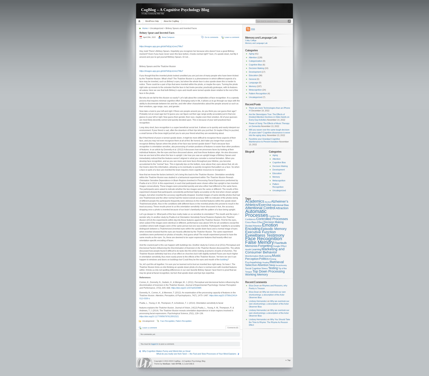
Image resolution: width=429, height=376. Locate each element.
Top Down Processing (269, 271)
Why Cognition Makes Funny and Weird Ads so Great (166, 351)
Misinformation (252, 256)
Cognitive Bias (255, 65)
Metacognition (255, 90)
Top (288, 360)
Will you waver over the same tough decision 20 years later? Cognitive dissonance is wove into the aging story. (269, 133)
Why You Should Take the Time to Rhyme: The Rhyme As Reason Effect (269, 322)
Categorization (255, 61)
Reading (265, 262)
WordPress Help (152, 21)
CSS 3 (191, 364)
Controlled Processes (272, 219)
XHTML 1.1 (180, 364)
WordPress (144, 362)
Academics (254, 201)
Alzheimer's (279, 201)
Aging (251, 54)
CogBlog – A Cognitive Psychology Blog (175, 10)
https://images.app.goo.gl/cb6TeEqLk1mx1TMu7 (161, 46)
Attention (253, 57)
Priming (272, 259)
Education (253, 75)
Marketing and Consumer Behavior (265, 250)
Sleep (272, 265)
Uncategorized (255, 97)
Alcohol (268, 202)
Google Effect (280, 246)
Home (140, 21)
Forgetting (265, 246)
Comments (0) (232, 328)
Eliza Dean (254, 285)
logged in (154, 344)
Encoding (252, 229)
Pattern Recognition (184, 321)
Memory (252, 86)
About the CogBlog (171, 21)
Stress (264, 268)
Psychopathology (253, 262)
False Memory (259, 242)
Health (248, 249)
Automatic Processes (256, 213)
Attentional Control (260, 208)
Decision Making (256, 68)
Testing (273, 268)
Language (253, 83)
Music (276, 255)
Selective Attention (256, 265)
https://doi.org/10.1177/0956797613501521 (159, 316)
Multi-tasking (265, 256)
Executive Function (260, 232)
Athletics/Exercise (258, 205)
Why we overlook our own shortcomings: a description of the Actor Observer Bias (267, 295)
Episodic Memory (274, 229)
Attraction (282, 208)
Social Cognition (253, 268)
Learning (256, 249)
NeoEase (166, 364)
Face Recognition (167, 321)
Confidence (250, 219)
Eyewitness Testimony (264, 235)
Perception (252, 258)
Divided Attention (253, 226)
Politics (264, 258)
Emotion (270, 225)
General (252, 79)
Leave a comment (232, 37)
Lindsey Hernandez (258, 301)
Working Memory (256, 274)
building (224, 259)
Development (255, 72)
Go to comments (211, 37)
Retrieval (277, 262)
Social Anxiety (281, 265)
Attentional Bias (280, 205)
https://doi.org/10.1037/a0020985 (186, 288)
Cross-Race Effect (254, 222)
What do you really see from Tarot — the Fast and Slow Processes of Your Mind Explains (196, 354)
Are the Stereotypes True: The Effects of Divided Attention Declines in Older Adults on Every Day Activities (269, 117)
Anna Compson (168, 37)
